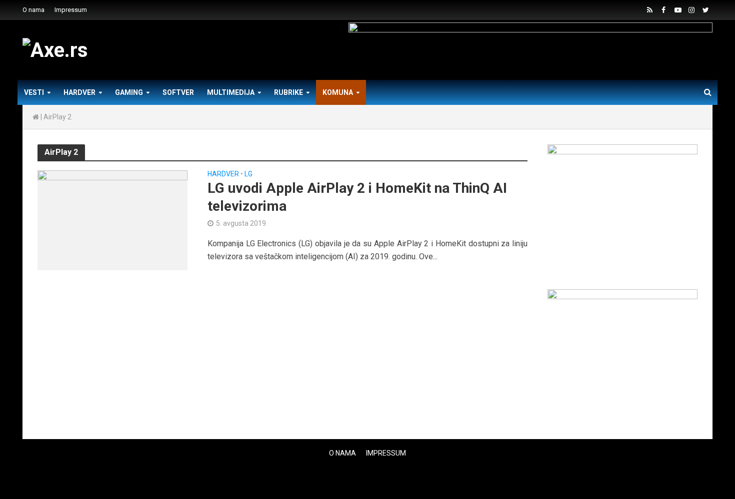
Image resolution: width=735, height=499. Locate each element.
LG (248, 174)
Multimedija (230, 92)
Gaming (129, 92)
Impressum (70, 9)
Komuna (337, 92)
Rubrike (288, 92)
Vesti (34, 92)
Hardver (80, 92)
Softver (178, 92)
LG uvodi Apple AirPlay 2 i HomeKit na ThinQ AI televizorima (357, 197)
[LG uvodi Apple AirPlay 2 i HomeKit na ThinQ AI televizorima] (113, 219)
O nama (33, 9)
